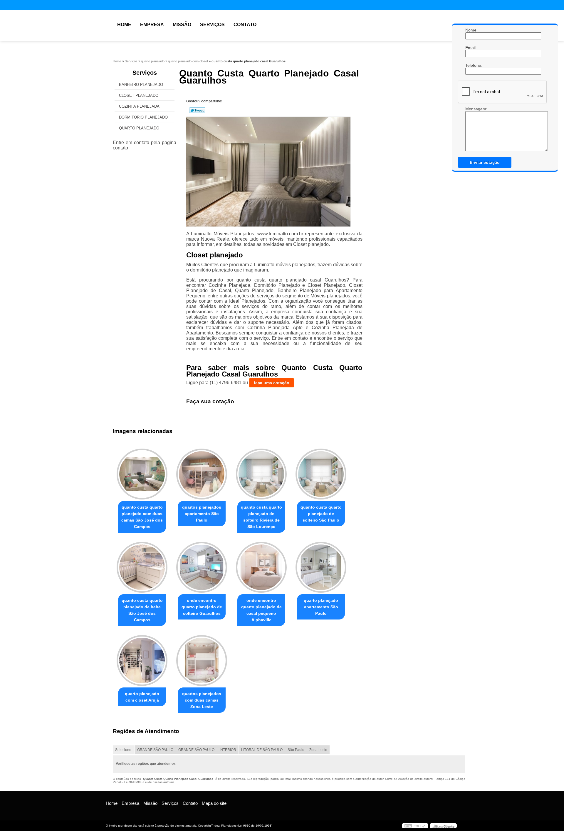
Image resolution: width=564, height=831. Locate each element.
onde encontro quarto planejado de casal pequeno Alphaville (261, 610)
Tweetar (197, 110)
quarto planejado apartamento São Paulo (321, 607)
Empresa (152, 24)
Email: (471, 47)
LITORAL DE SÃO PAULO (262, 750)
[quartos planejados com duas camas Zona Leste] (201, 660)
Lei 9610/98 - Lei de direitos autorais (149, 782)
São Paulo (296, 750)
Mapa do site (214, 803)
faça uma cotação (271, 382)
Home (124, 24)
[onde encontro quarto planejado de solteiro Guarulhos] (201, 567)
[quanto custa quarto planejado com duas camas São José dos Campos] (142, 474)
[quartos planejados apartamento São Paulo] (201, 474)
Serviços (212, 24)
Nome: (471, 30)
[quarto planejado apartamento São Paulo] (321, 567)
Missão (182, 24)
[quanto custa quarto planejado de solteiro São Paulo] (321, 474)
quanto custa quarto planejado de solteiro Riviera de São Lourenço (261, 517)
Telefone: (471, 65)
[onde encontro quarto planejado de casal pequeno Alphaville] (261, 567)
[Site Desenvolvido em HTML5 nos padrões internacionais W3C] (415, 825)
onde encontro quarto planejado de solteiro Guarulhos (202, 607)
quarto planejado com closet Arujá (142, 696)
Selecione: (123, 750)
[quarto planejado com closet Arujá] (142, 660)
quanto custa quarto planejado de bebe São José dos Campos (142, 610)
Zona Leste (318, 750)
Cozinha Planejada (139, 106)
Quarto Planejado (139, 128)
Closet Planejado (138, 95)
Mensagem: (471, 108)
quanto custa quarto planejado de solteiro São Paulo (321, 513)
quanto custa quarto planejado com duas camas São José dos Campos (142, 517)
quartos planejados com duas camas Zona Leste (201, 700)
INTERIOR (227, 750)
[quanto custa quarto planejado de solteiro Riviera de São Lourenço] (261, 474)
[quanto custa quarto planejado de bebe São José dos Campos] (142, 567)
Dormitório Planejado (143, 117)
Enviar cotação (485, 162)
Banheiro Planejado (141, 84)
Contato (245, 24)
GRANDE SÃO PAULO (155, 750)
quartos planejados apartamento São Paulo (201, 513)
